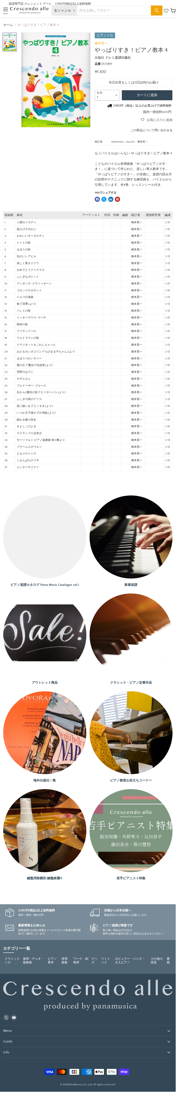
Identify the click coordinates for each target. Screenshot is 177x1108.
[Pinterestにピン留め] (117, 199)
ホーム (8, 25)
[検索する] (156, 10)
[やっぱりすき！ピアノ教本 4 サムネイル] (9, 42)
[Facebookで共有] (97, 199)
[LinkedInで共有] (110, 199)
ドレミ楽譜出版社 (118, 57)
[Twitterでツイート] (103, 199)
